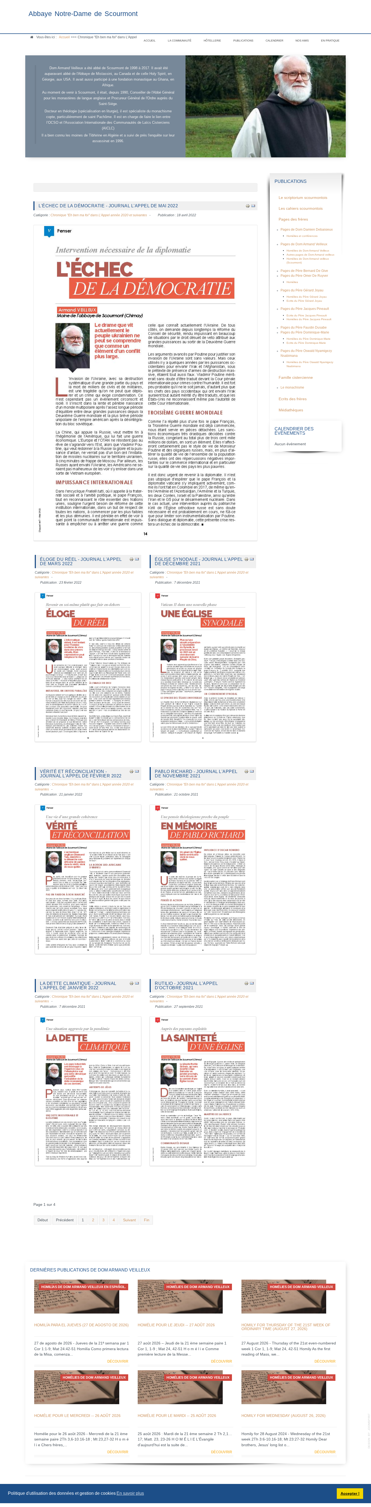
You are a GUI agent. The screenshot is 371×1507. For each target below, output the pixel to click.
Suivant (129, 1220)
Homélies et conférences (302, 235)
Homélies (292, 282)
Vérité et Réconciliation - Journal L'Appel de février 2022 (81, 773)
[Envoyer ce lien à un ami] (253, 206)
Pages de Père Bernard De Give (304, 270)
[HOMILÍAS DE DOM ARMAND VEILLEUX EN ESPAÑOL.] (76, 1296)
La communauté (179, 40)
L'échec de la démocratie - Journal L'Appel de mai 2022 (108, 205)
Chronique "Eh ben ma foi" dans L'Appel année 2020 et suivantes (99, 215)
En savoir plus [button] (130, 1493)
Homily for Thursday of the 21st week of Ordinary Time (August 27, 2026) (286, 1327)
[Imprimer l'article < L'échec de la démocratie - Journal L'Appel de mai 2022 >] (248, 206)
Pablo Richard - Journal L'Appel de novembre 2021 (196, 773)
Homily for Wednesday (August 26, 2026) (283, 1415)
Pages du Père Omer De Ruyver (304, 275)
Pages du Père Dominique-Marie (305, 332)
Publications (243, 40)
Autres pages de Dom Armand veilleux (310, 254)
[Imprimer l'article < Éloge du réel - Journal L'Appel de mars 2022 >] (131, 559)
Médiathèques (291, 410)
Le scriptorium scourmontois (303, 198)
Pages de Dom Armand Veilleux (304, 244)
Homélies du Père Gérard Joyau (307, 296)
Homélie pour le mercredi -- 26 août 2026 (77, 1415)
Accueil (150, 40)
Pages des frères (293, 219)
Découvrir (117, 1361)
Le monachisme (292, 387)
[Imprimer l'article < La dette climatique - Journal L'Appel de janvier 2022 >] (131, 983)
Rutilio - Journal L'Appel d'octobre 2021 (186, 985)
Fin (146, 1220)
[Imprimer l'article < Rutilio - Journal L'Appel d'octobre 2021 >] (246, 983)
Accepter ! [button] (350, 1493)
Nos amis (302, 40)
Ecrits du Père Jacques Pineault (307, 315)
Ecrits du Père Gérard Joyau (304, 300)
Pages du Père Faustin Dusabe (304, 327)
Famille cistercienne (296, 378)
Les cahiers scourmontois (301, 208)
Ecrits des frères (293, 399)
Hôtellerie (212, 40)
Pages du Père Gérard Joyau (302, 290)
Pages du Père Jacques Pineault (305, 308)
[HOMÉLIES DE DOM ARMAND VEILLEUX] (180, 1296)
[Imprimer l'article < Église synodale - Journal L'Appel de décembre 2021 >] (246, 559)
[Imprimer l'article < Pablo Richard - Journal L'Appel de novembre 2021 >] (246, 771)
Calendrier (274, 40)
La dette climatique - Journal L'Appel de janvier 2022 (78, 985)
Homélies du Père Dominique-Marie (309, 338)
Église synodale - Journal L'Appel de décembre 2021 (199, 561)
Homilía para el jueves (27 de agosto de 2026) (81, 1325)
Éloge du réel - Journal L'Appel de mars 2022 (81, 561)
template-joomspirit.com (369, 1431)
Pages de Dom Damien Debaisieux (307, 229)
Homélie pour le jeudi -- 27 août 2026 (176, 1325)
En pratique (330, 40)
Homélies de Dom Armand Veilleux (308, 250)
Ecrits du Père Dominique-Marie (306, 342)
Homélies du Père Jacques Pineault (309, 319)
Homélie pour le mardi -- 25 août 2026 (177, 1415)
